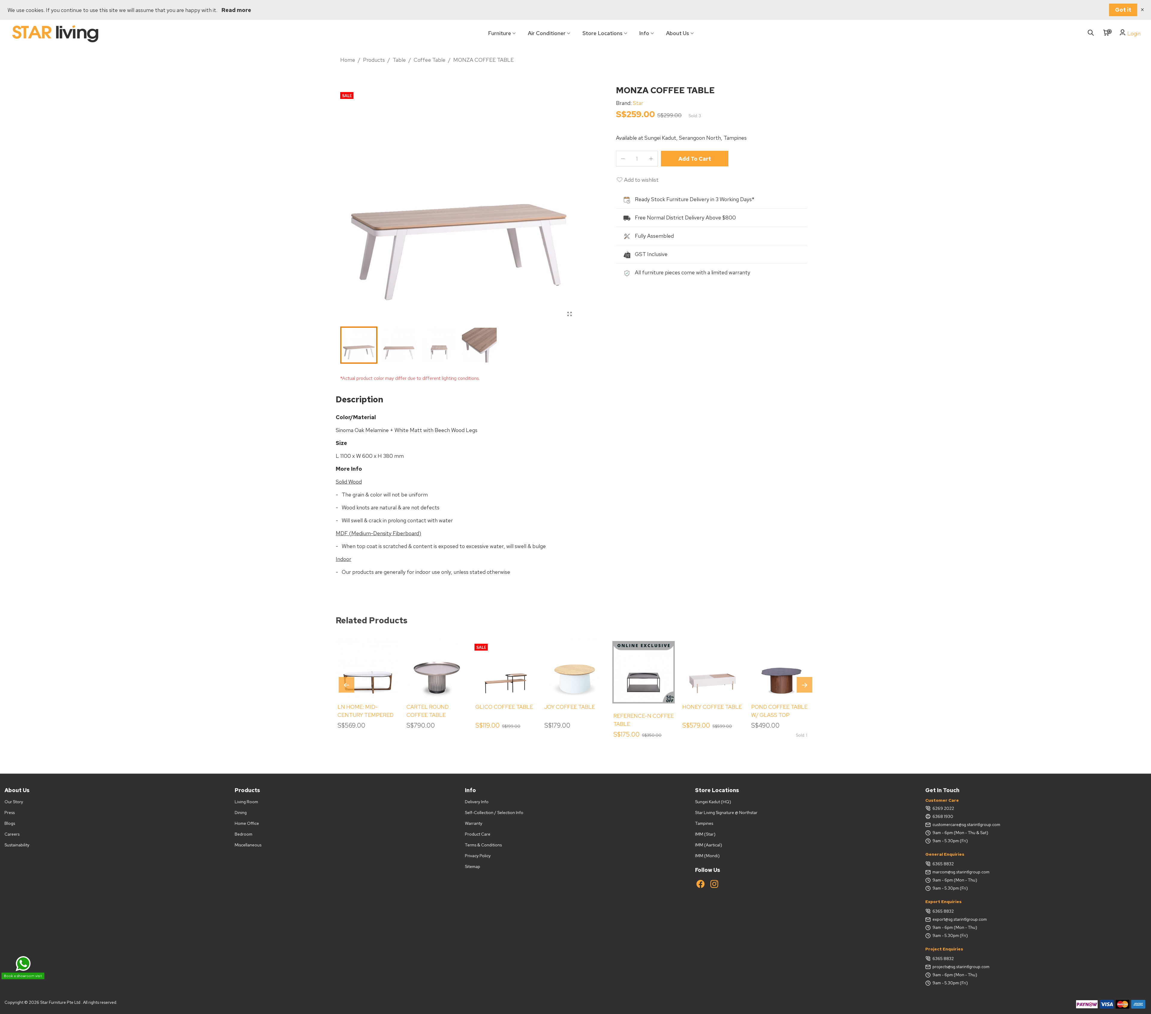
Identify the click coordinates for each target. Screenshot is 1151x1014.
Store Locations (602, 33)
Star (638, 103)
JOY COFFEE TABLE (569, 706)
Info (644, 33)
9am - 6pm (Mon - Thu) (954, 880)
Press (9, 812)
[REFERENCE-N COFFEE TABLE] (643, 672)
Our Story (13, 801)
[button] (804, 685)
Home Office (247, 823)
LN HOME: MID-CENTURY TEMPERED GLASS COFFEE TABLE (367, 714)
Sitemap (472, 866)
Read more (236, 10)
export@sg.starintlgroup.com (959, 919)
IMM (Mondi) (707, 855)
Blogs (9, 823)
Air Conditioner (547, 33)
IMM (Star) (705, 834)
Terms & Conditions (483, 845)
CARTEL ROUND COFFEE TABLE (427, 710)
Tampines (704, 823)
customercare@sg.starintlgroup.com (966, 824)
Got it (1123, 9)
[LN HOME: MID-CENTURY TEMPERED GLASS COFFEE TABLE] (368, 668)
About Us (677, 33)
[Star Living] (55, 33)
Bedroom (243, 834)
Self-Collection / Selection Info (494, 812)
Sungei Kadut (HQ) (713, 801)
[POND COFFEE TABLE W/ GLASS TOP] (781, 668)
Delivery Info (477, 801)
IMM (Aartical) (708, 845)
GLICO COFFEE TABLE (504, 706)
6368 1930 (942, 816)
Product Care (477, 834)
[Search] (1091, 33)
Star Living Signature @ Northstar (726, 812)
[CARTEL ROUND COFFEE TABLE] (437, 668)
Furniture (499, 33)
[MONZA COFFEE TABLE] (569, 314)
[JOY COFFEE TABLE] (575, 668)
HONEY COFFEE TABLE (712, 706)
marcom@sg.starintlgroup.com (960, 872)
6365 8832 (943, 863)
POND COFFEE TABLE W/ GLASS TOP (779, 710)
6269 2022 (943, 808)
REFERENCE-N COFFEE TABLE (643, 719)
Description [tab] (359, 399)
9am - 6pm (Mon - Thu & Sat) (960, 832)
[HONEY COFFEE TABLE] (712, 668)
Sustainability (16, 845)
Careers (11, 834)
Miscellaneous (248, 845)
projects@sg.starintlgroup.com (960, 966)
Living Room (246, 801)
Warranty (473, 823)
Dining (241, 812)
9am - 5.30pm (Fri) (950, 840)
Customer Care (942, 800)
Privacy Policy (478, 855)
